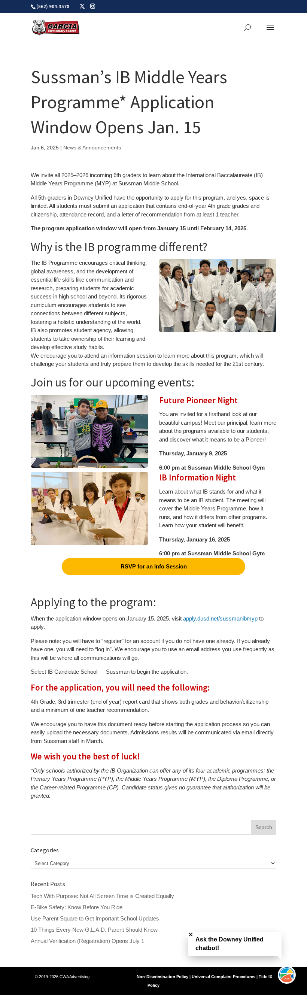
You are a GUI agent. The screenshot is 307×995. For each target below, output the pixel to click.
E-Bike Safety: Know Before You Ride (76, 907)
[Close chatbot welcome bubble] (190, 934)
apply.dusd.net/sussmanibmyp (220, 618)
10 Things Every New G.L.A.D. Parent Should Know (94, 929)
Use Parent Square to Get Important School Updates (95, 918)
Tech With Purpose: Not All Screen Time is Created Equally (102, 896)
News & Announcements (92, 148)
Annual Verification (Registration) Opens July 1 (87, 941)
